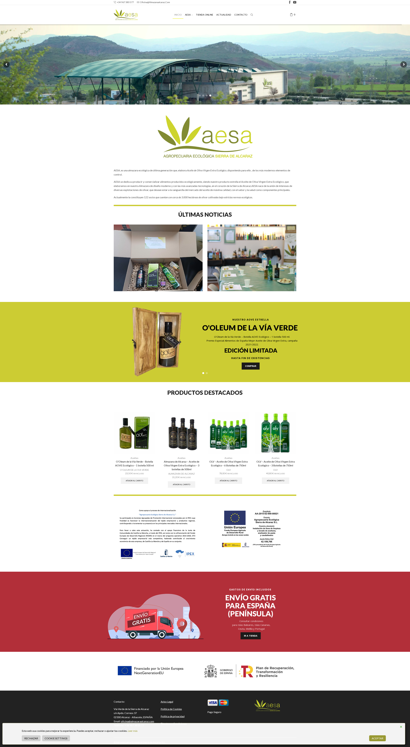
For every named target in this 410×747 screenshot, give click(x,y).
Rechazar (31, 738)
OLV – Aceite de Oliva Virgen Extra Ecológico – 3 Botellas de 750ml (275, 463)
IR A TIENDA (250, 635)
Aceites (134, 458)
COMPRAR (250, 365)
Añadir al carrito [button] (134, 480)
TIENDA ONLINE (204, 14)
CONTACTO (240, 14)
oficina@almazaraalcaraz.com (137, 721)
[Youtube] (294, 2)
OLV (228, 469)
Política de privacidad (172, 716)
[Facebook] (289, 2)
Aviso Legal (167, 701)
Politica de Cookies (171, 708)
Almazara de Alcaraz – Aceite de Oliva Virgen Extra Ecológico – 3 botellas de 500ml (181, 465)
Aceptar (377, 738)
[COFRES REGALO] (158, 258)
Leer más (133, 730)
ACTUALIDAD (223, 14)
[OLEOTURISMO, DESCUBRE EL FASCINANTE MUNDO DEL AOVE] (251, 258)
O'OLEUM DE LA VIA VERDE (134, 469)
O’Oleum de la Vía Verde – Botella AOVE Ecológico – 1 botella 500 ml (134, 463)
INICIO (178, 14)
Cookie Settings (56, 738)
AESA (188, 14)
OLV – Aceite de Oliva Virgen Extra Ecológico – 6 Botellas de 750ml (228, 463)
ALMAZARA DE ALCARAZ (181, 473)
